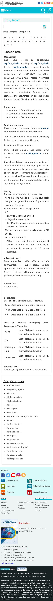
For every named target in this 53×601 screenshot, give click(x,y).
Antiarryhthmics (15, 443)
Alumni (3, 505)
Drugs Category (10, 31)
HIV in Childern (41, 502)
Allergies (11, 393)
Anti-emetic (12, 428)
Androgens (12, 408)
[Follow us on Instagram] (48, 3)
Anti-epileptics (14, 431)
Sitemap (21, 505)
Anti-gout (11, 435)
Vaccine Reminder (42, 505)
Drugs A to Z (24, 31)
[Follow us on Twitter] (42, 3)
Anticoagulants (14, 455)
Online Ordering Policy (26, 503)
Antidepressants (15, 458)
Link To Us (5, 508)
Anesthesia (12, 412)
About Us (4, 502)
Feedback (21, 508)
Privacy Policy (6, 513)
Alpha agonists (14, 397)
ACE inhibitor (13, 385)
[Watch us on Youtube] (45, 3)
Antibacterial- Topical (17, 447)
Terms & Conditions (8, 510)
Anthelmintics (14, 424)
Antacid (10, 420)
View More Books (8, 563)
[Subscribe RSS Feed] (51, 3)
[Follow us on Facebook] (39, 3)
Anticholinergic (14, 451)
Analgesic (11, 404)
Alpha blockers (14, 401)
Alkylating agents (15, 389)
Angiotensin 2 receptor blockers (22, 416)
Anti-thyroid (13, 439)
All (5, 37)
